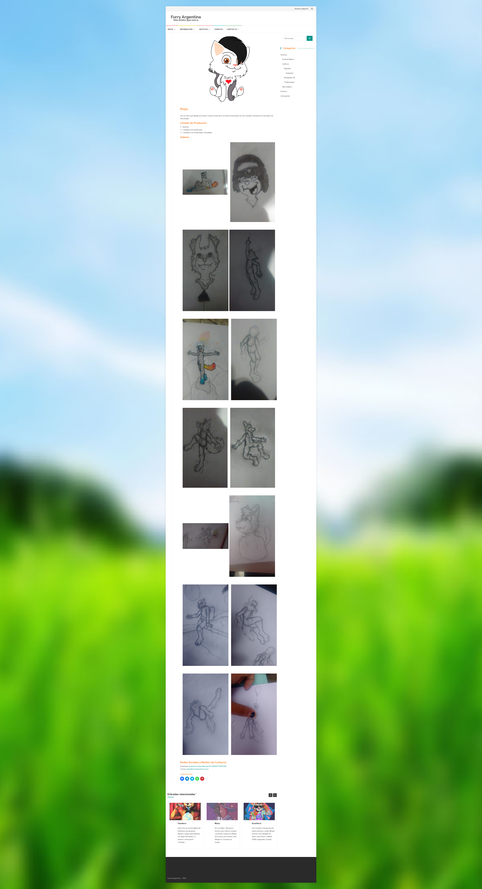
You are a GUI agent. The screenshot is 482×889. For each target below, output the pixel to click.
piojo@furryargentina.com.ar (198, 769)
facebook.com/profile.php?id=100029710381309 (208, 766)
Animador (289, 73)
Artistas (203, 29)
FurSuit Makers (288, 59)
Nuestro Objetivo (301, 9)
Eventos (219, 29)
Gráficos (285, 64)
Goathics (256, 823)
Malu (217, 823)
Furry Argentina (186, 17)
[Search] (310, 38)
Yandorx (182, 823)
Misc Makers (287, 87)
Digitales (287, 68)
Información (186, 29)
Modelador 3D (289, 78)
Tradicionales (289, 82)
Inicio (170, 29)
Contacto (232, 29)
